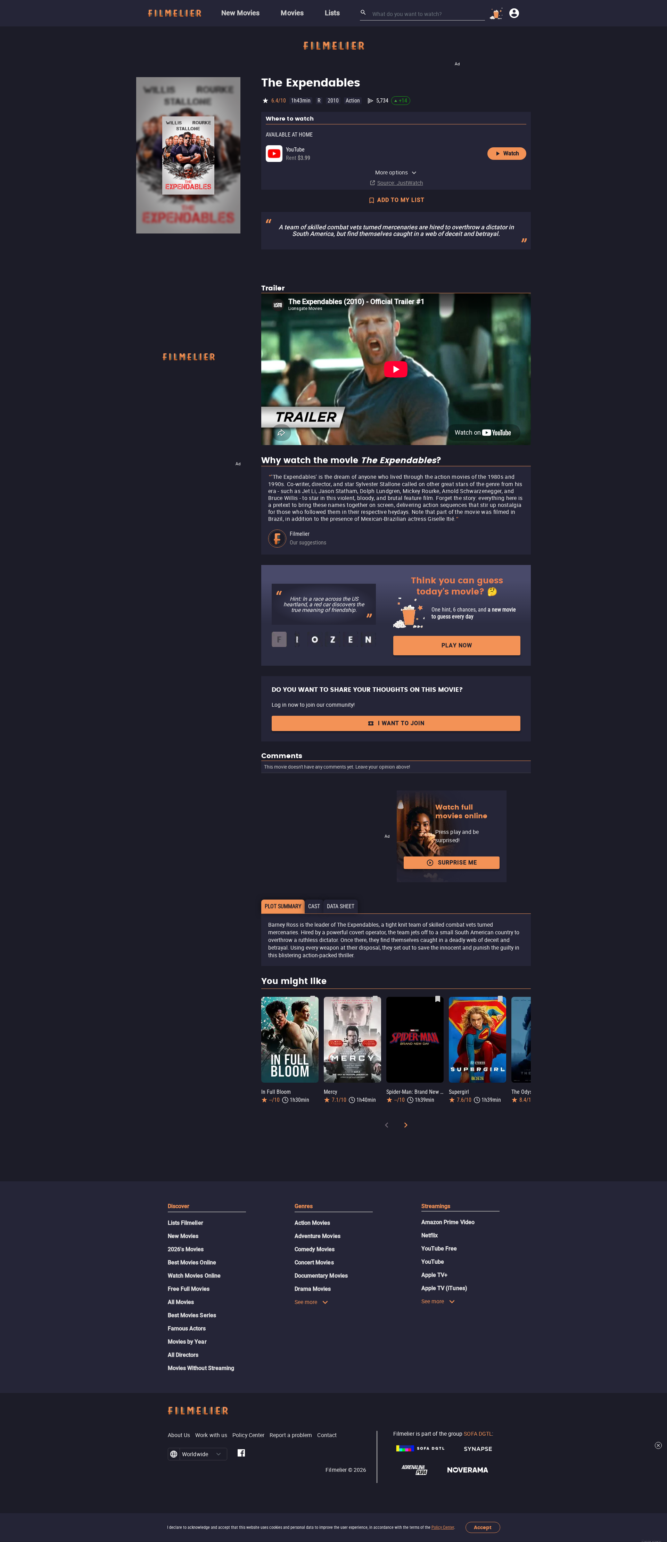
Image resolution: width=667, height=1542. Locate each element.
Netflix (429, 1235)
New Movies (183, 1236)
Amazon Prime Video (448, 1222)
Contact (327, 1435)
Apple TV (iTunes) (444, 1288)
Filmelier (300, 534)
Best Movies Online (192, 1262)
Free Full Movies (188, 1289)
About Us (179, 1435)
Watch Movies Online (194, 1275)
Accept (483, 1528)
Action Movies (312, 1223)
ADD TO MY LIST (401, 200)
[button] (218, 1454)
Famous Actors (187, 1328)
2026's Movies (186, 1249)
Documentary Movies (321, 1275)
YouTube (432, 1261)
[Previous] (386, 1126)
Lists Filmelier (185, 1223)
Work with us (211, 1435)
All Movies (181, 1302)
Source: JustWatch (400, 183)
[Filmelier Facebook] (241, 1454)
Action (353, 100)
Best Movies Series (192, 1315)
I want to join (401, 723)
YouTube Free (439, 1248)
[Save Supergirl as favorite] (500, 999)
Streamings (436, 1206)
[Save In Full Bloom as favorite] (312, 999)
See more (306, 1301)
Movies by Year (187, 1341)
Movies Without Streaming (201, 1368)
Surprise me (457, 862)
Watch (511, 153)
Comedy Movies (315, 1249)
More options (391, 172)
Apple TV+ (434, 1275)
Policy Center (442, 1527)
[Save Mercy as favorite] (375, 999)
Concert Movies (314, 1262)
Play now (457, 645)
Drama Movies (313, 1289)
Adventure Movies (317, 1236)
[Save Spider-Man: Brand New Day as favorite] (438, 999)
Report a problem (291, 1435)
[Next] (406, 1126)
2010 (333, 100)
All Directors (183, 1355)
